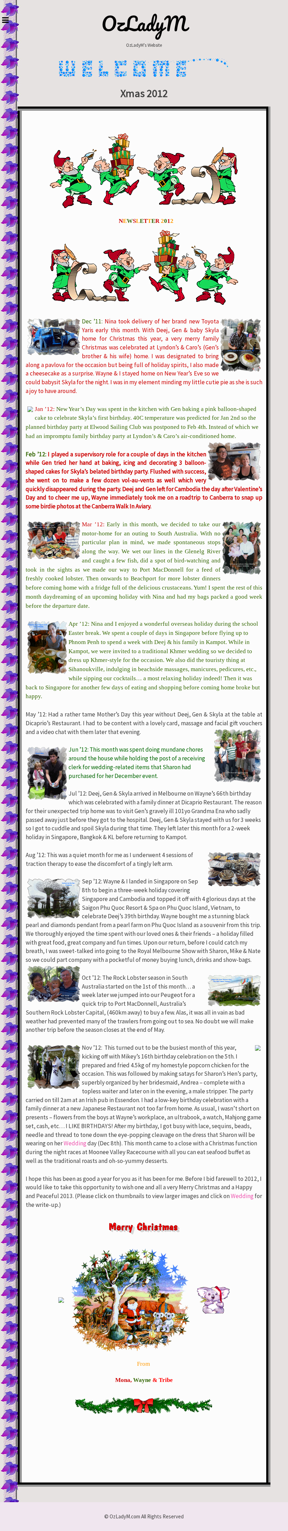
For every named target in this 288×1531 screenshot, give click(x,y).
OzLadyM (144, 23)
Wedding (75, 1143)
